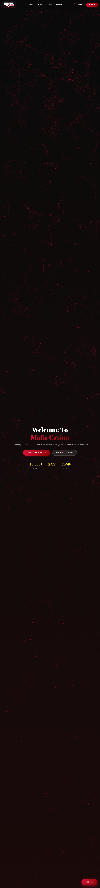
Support (59, 5)
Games (30, 5)
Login (79, 5)
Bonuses (40, 5)
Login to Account (64, 453)
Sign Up (92, 5)
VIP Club (49, 5)
